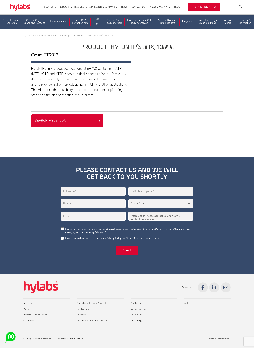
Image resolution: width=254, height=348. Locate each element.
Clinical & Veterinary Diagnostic (92, 303)
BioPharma (136, 303)
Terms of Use (132, 238)
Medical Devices (138, 309)
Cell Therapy (137, 320)
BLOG (177, 7)
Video (26, 309)
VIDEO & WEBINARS (159, 7)
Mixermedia (225, 339)
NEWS (124, 7)
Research (81, 315)
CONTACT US (138, 7)
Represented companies (35, 315)
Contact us (28, 320)
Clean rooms (136, 315)
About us (27, 303)
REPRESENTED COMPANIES (102, 7)
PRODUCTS (63, 7)
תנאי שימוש (63, 339)
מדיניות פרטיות (76, 339)
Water (187, 303)
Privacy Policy (114, 238)
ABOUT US (48, 7)
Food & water (83, 309)
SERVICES (79, 7)
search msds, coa (50, 121)
